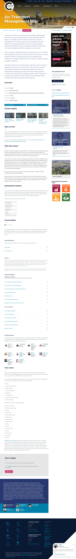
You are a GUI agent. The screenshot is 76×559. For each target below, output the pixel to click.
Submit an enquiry (57, 81)
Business (27, 6)
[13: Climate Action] (65, 197)
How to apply (26, 30)
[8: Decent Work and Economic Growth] (56, 188)
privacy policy (23, 555)
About (56, 6)
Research (36, 6)
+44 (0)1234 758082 (60, 84)
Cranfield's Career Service (10, 440)
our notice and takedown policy (26, 554)
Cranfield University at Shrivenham (34, 535)
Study (19, 6)
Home (5, 13)
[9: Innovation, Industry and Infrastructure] (65, 188)
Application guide (12, 466)
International (46, 6)
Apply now (9, 471)
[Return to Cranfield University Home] (9, 6)
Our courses (10, 13)
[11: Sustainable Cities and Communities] (56, 197)
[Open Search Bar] (74, 1)
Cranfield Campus (33, 522)
